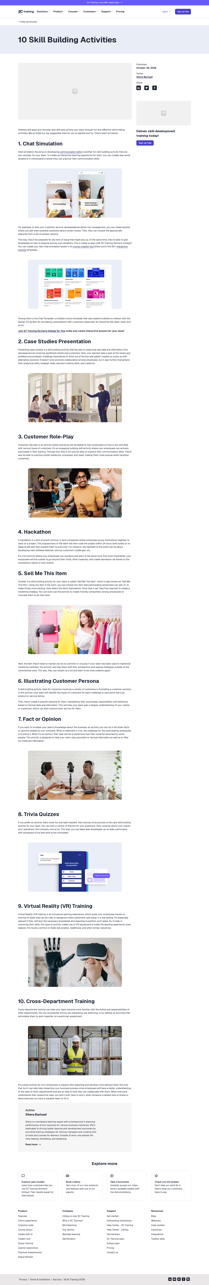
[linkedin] (170, 1279)
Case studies (158, 1225)
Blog (153, 1216)
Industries (156, 1229)
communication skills (70, 151)
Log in (165, 11)
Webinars (156, 1220)
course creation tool (83, 246)
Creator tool (24, 1238)
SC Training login (115, 1238)
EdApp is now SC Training (75, 1216)
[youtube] (174, 1279)
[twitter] (179, 1279)
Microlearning (69, 1225)
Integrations (157, 1234)
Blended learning (71, 1234)
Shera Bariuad (144, 76)
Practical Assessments (30, 1252)
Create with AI (25, 1234)
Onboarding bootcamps (119, 1220)
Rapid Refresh (25, 1256)
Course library (25, 1229)
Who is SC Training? (72, 1220)
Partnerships (113, 1234)
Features (22, 1216)
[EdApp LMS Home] (26, 12)
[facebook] (183, 1279)
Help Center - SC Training (120, 1225)
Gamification (68, 1238)
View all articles (28, 21)
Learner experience (28, 1247)
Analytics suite (25, 1225)
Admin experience (27, 1220)
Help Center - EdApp (118, 1229)
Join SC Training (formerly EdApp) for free (41, 330)
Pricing (120, 11)
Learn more (114, 2)
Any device (68, 1229)
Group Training (25, 1243)
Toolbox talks (158, 1238)
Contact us (112, 1252)
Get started (113, 1216)
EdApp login (113, 1243)
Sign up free (145, 142)
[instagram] (188, 1279)
